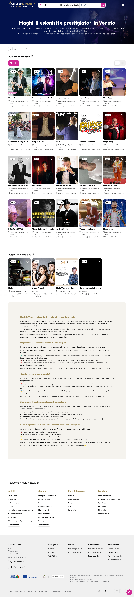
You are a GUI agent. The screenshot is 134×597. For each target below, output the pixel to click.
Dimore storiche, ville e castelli (109, 499)
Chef (70, 506)
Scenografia (42, 521)
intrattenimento (31, 49)
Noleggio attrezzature (46, 517)
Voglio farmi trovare (95, 549)
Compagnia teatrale (15, 513)
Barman (71, 496)
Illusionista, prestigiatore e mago (20, 521)
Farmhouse (102, 503)
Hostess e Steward (45, 506)
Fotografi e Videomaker (47, 496)
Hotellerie (102, 506)
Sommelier (72, 510)
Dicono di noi (53, 552)
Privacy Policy (113, 549)
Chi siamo (52, 549)
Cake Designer (73, 499)
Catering (71, 503)
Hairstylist (42, 503)
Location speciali (104, 496)
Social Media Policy (115, 559)
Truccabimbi (13, 496)
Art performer (13, 499)
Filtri (15, 63)
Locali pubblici (103, 513)
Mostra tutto (14, 525)
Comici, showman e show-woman (20, 510)
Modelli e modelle (44, 513)
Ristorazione (103, 510)
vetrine (19, 49)
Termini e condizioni (115, 556)
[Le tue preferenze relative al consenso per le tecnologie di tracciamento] (132, 448)
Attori (10, 506)
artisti (24, 49)
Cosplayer (12, 517)
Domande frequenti (75, 552)
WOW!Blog (52, 556)
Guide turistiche (44, 499)
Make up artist (43, 510)
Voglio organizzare (75, 549)
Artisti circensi (13, 503)
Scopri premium (94, 556)
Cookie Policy (113, 552)
